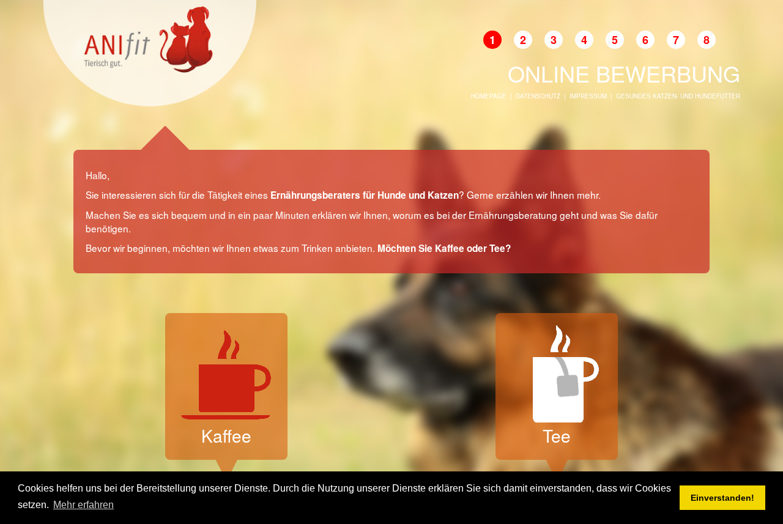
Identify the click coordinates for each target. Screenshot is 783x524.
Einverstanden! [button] (722, 498)
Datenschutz (538, 96)
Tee (557, 435)
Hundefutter (717, 96)
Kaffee (226, 435)
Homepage (489, 96)
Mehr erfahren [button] (83, 505)
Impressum (588, 96)
